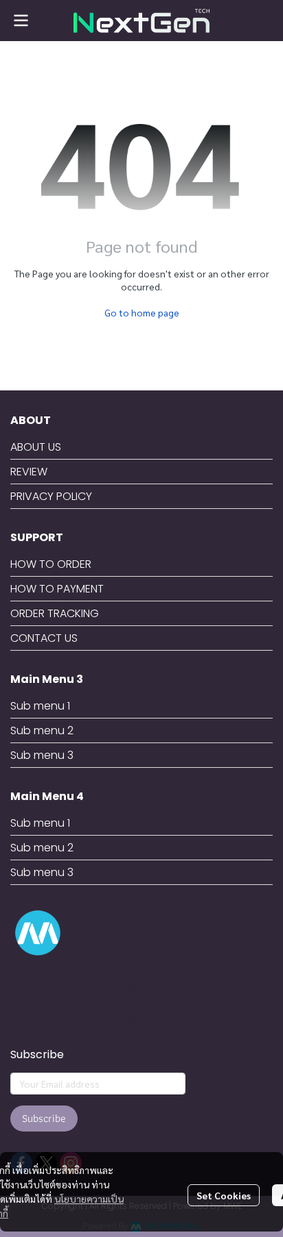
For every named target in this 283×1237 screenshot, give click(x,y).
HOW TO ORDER (50, 564)
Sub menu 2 (41, 730)
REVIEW (28, 471)
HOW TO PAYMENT (57, 589)
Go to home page (141, 312)
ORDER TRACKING (54, 613)
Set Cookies (223, 1195)
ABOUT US (35, 447)
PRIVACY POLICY (51, 496)
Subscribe (44, 1118)
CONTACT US (44, 638)
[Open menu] (20, 20)
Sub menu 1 (40, 706)
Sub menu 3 (41, 755)
